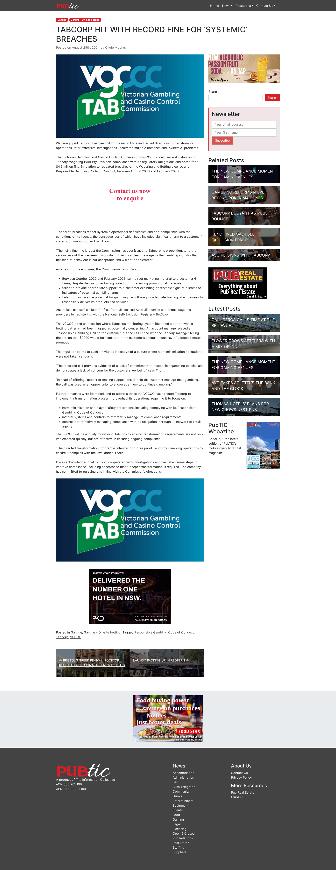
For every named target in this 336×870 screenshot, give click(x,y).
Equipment (180, 805)
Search (213, 92)
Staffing (178, 847)
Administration (183, 777)
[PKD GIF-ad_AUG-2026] (130, 596)
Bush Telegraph (184, 787)
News (226, 6)
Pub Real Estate (242, 792)
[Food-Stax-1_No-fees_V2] (168, 718)
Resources (243, 6)
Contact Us (264, 6)
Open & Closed (184, 833)
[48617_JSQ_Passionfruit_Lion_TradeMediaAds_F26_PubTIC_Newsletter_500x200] (244, 68)
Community (181, 791)
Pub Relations (183, 838)
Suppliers (179, 852)
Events (178, 810)
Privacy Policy (241, 777)
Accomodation (183, 773)
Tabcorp (62, 637)
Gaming (62, 19)
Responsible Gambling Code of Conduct (164, 632)
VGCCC (75, 637)
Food (176, 815)
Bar (175, 782)
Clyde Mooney (116, 47)
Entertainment (183, 801)
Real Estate (181, 843)
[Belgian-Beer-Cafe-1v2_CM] (130, 201)
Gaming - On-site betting (85, 19)
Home (214, 6)
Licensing (179, 829)
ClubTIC (237, 797)
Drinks (177, 796)
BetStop (162, 314)
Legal (177, 824)
